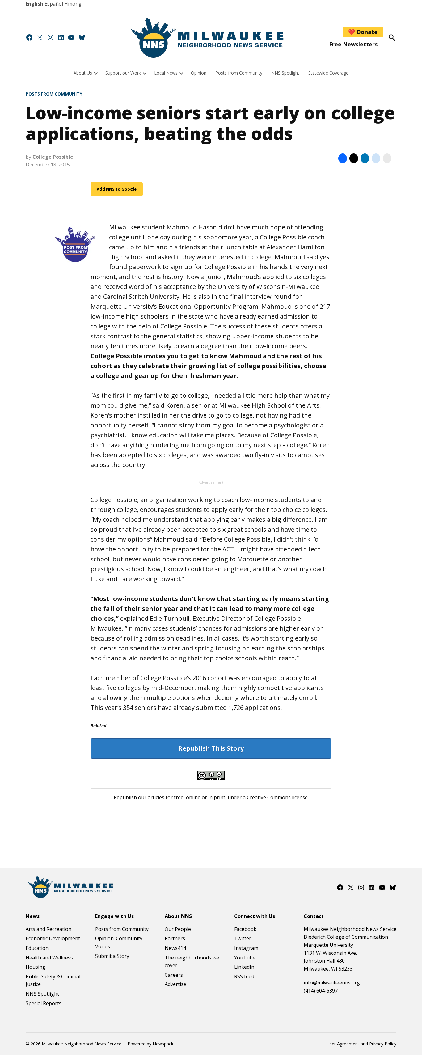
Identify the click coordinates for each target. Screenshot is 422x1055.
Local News (166, 73)
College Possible (52, 156)
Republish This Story (211, 748)
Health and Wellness (49, 957)
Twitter (242, 938)
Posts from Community (238, 73)
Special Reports (43, 1003)
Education (37, 948)
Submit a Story (112, 956)
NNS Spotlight (285, 73)
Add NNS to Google (117, 189)
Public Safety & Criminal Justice (53, 980)
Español (53, 3)
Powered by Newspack (150, 1044)
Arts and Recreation (48, 929)
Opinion (198, 73)
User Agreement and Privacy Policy (361, 1044)
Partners (175, 938)
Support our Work (123, 73)
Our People (178, 929)
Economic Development (53, 938)
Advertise (175, 984)
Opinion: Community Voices (118, 942)
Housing (35, 966)
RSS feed (244, 976)
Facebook (245, 929)
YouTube (244, 957)
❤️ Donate (363, 32)
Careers (174, 974)
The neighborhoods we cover (192, 961)
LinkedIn (244, 966)
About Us (83, 73)
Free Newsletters (353, 44)
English (34, 3)
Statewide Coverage (328, 73)
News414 (175, 948)
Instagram (246, 948)
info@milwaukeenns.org (332, 982)
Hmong (73, 3)
